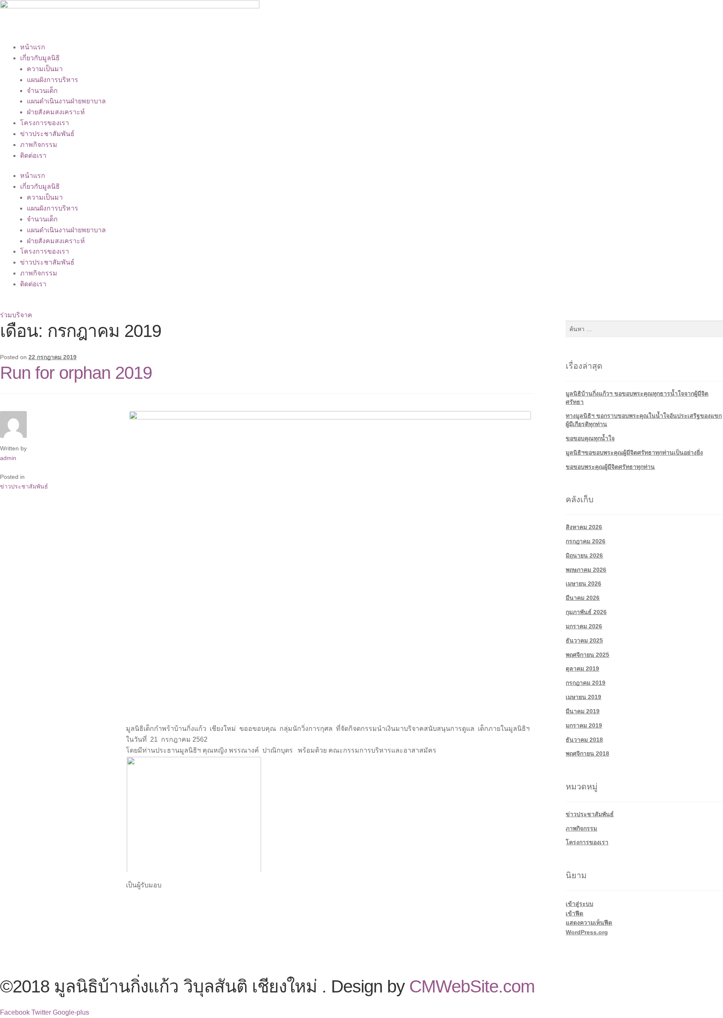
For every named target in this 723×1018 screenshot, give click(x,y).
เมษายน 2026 (583, 583)
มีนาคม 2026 (583, 597)
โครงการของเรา (44, 122)
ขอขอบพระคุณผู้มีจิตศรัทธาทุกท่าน (610, 466)
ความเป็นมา (45, 68)
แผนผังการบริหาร (52, 79)
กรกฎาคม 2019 (585, 682)
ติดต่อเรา (33, 155)
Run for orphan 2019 (76, 373)
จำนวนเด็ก (42, 90)
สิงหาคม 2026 (584, 527)
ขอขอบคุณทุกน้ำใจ (590, 438)
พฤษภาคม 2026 (586, 569)
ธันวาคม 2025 (584, 640)
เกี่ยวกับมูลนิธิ (40, 58)
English (29, 304)
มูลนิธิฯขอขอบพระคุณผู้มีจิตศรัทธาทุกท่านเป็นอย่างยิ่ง (634, 452)
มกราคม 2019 (584, 725)
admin (8, 458)
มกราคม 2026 (584, 626)
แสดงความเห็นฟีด (589, 922)
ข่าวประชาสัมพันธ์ (47, 133)
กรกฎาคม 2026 (585, 541)
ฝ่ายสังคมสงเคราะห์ (56, 112)
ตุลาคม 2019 (582, 668)
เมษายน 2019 (583, 697)
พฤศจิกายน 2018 (587, 753)
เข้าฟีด (574, 913)
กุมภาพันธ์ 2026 (586, 612)
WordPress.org (587, 932)
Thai (6, 304)
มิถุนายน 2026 (584, 555)
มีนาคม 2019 (583, 711)
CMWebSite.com (472, 986)
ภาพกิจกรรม (38, 144)
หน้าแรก (32, 47)
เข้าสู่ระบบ (579, 903)
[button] (16, 315)
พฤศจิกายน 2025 (587, 654)
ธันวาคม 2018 (584, 739)
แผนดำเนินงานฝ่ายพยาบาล (66, 101)
